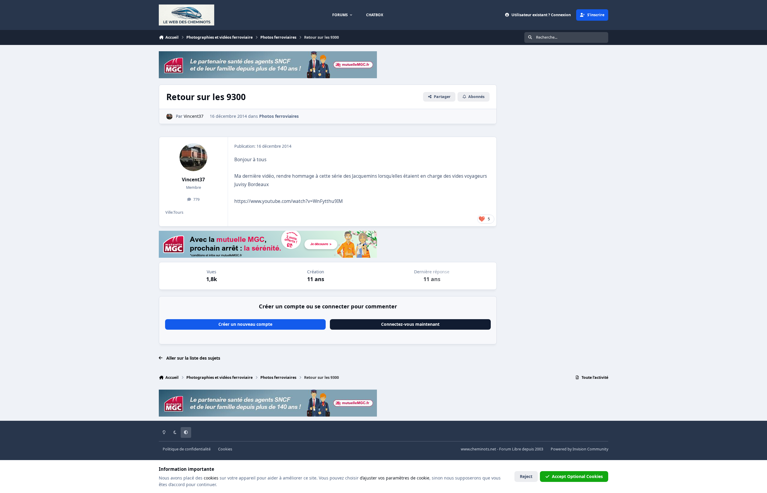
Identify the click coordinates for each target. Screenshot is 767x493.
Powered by (579, 449)
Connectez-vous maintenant (410, 324)
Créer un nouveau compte (245, 324)
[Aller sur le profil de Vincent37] (169, 116)
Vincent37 (193, 180)
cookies (211, 478)
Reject (526, 476)
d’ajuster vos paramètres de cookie (394, 478)
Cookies (225, 449)
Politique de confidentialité (187, 449)
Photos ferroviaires (279, 116)
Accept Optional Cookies (577, 476)
